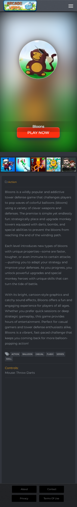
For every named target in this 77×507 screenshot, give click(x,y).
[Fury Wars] (8, 164)
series (60, 354)
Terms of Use (51, 498)
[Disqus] (38, 433)
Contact (51, 489)
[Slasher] (23, 164)
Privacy (24, 498)
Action (12, 182)
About (24, 489)
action (15, 354)
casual (39, 354)
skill (9, 359)
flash (50, 354)
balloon (27, 354)
